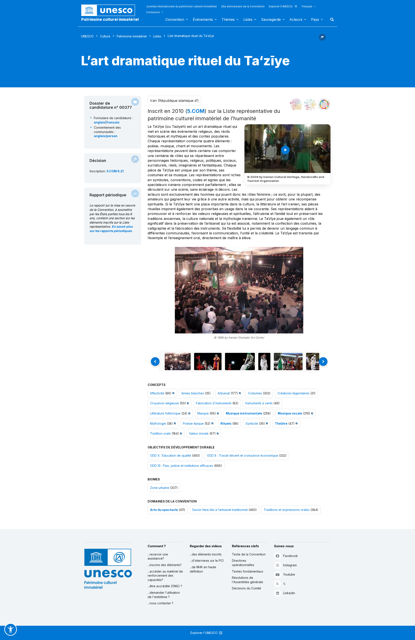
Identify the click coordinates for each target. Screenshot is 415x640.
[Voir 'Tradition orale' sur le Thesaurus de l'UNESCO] (180, 433)
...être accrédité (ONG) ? (165, 586)
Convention (174, 19)
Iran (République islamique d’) (174, 100)
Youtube (289, 574)
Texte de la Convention (249, 554)
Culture (105, 36)
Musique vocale (290, 413)
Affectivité (157, 393)
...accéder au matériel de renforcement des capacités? (165, 576)
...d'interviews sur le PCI (206, 560)
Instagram (290, 565)
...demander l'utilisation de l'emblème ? (164, 595)
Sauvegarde (271, 19)
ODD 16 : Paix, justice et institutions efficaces (181, 465)
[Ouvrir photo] (239, 290)
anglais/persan (105, 136)
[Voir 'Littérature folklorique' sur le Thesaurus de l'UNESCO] (188, 413)
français (113, 122)
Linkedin (289, 593)
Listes (247, 19)
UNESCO (87, 36)
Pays (315, 19)
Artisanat (224, 393)
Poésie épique (193, 423)
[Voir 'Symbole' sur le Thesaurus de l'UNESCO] (266, 423)
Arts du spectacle (164, 510)
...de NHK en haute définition (203, 569)
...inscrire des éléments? (165, 565)
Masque (203, 413)
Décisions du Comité (246, 588)
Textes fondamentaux (247, 571)
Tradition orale (160, 433)
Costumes (255, 393)
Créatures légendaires (294, 393)
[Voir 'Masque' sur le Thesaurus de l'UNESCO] (217, 413)
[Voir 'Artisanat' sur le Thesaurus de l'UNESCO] (239, 393)
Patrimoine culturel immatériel (110, 19)
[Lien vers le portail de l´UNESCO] (110, 10)
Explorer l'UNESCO (281, 6)
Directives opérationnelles (243, 563)
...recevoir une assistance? (158, 556)
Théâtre (281, 423)
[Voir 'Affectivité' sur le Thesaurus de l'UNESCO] (172, 393)
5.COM (195, 111)
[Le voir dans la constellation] (296, 104)
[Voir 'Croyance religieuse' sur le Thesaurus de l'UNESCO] (187, 403)
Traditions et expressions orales (287, 510)
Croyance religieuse (164, 403)
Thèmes (228, 19)
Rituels (225, 423)
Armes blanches (192, 393)
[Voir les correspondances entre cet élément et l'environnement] (310, 104)
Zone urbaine (159, 488)
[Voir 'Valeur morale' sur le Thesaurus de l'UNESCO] (217, 433)
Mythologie (158, 423)
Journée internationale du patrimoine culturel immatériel (181, 6)
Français (307, 6)
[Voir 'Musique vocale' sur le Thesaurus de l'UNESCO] (311, 413)
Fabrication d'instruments (213, 403)
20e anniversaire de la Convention (243, 6)
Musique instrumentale (244, 413)
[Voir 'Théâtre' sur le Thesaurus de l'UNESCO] (296, 423)
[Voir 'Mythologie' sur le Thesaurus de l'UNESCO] (174, 423)
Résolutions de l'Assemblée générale (247, 580)
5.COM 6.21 (115, 171)
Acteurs (295, 19)
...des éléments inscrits (206, 554)
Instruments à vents (259, 403)
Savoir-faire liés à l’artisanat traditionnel (220, 510)
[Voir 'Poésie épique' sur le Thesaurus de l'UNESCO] (212, 423)
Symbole (252, 423)
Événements (203, 19)
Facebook (290, 556)
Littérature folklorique (165, 413)
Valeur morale (199, 433)
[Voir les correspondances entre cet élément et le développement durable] (324, 104)
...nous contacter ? (160, 603)
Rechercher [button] (331, 19)
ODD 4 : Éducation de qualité (170, 455)
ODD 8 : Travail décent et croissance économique (242, 455)
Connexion (153, 12)
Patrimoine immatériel (132, 36)
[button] (322, 39)
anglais (99, 122)
